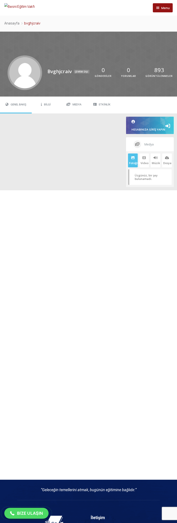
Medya (77, 104)
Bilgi (47, 104)
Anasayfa (11, 23)
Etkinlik (105, 104)
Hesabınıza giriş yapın (148, 129)
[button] (26, 513)
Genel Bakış (18, 104)
